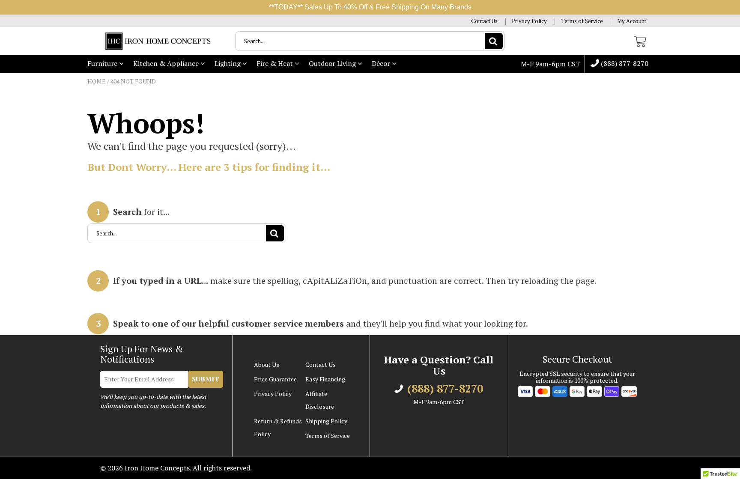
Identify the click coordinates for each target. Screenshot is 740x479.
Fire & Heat (276, 63)
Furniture (103, 63)
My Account (631, 21)
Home (96, 81)
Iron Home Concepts (157, 468)
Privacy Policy (529, 21)
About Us (266, 364)
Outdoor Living (333, 63)
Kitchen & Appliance (166, 63)
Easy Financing (325, 379)
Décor (382, 63)
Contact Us (484, 21)
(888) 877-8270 (623, 64)
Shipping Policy (326, 421)
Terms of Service (582, 21)
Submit (205, 379)
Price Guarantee (275, 379)
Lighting (228, 63)
